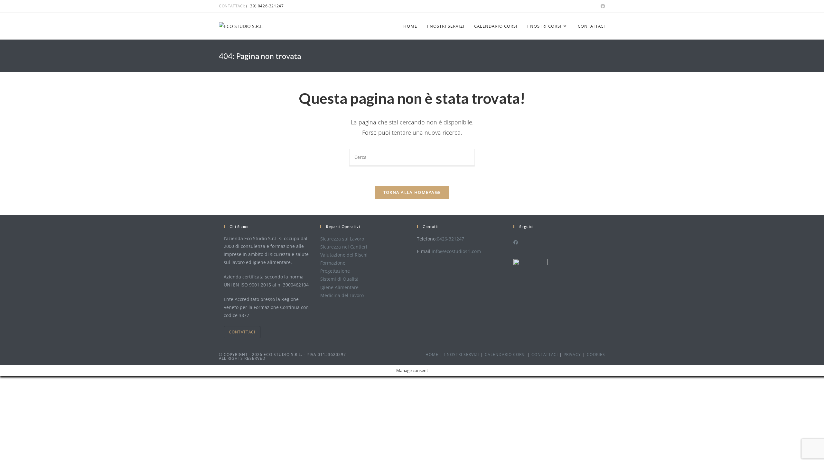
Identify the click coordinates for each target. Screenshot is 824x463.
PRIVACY (572, 354)
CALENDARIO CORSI (505, 354)
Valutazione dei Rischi (344, 255)
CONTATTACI (544, 354)
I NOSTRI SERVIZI (461, 354)
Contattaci (242, 332)
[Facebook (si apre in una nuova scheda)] (602, 6)
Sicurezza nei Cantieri (343, 247)
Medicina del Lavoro (342, 295)
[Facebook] (515, 242)
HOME (432, 354)
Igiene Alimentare (339, 287)
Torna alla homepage (412, 192)
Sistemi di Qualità (339, 279)
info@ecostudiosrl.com (456, 251)
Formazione (332, 263)
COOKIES (596, 354)
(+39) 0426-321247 (265, 6)
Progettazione (335, 271)
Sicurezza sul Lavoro (342, 239)
